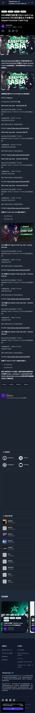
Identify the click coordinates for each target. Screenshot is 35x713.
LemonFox (9, 25)
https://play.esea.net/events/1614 (18, 208)
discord (9, 98)
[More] (16, 30)
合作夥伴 (20, 646)
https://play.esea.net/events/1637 (18, 328)
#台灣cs (11, 384)
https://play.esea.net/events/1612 (18, 155)
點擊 (19, 102)
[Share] (13, 30)
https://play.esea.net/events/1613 (18, 182)
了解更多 (21, 705)
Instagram (15, 374)
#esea (4, 384)
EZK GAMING (21, 650)
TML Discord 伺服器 (7, 653)
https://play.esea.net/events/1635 (18, 270)
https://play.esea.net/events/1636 (18, 299)
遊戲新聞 (23, 11)
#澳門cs (18, 384)
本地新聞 (11, 11)
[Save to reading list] (9, 30)
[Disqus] (17, 422)
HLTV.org (20, 658)
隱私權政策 (5, 660)
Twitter (9, 374)
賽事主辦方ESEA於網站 (8, 61)
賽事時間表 (5, 656)
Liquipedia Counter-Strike (25, 662)
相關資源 (4, 646)
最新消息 (4, 11)
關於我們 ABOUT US (7, 650)
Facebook (24, 374)
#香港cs (26, 384)
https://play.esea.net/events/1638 (18, 357)
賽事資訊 (17, 11)
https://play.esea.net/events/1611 (18, 128)
